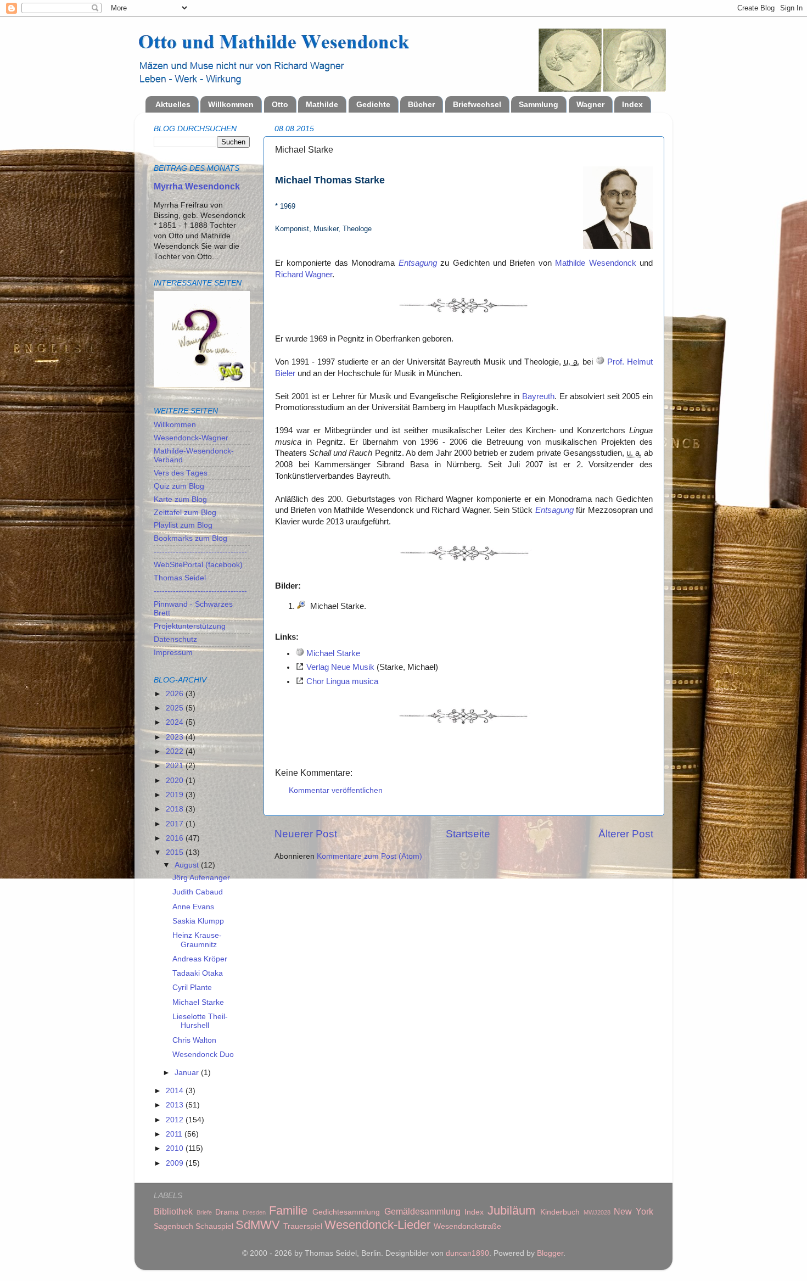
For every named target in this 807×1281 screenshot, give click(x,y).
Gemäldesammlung (422, 1211)
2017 (176, 824)
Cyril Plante (192, 987)
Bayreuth (538, 396)
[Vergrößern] (301, 606)
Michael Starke (333, 653)
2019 (176, 795)
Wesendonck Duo (203, 1054)
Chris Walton (194, 1040)
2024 (176, 722)
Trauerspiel (302, 1226)
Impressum (173, 652)
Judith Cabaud (197, 892)
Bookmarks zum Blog (190, 538)
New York (633, 1211)
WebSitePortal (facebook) (198, 565)
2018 (176, 809)
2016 (176, 838)
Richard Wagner (303, 274)
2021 (176, 766)
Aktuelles (172, 104)
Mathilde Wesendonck (595, 263)
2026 (176, 694)
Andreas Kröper (199, 959)
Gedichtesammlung (346, 1212)
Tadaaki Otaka (197, 973)
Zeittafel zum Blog (185, 512)
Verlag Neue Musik (340, 667)
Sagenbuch (173, 1226)
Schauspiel (214, 1226)
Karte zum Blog (180, 499)
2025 (176, 708)
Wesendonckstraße (467, 1226)
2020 (176, 780)
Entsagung (418, 263)
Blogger (550, 1253)
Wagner (590, 104)
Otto (280, 104)
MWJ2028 (597, 1212)
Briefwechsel (477, 104)
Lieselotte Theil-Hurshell (200, 1021)
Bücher (421, 104)
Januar (188, 1073)
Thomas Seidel (180, 578)
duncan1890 (467, 1253)
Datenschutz (175, 639)
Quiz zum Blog (179, 486)
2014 (176, 1091)
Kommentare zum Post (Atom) (369, 856)
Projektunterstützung (190, 626)
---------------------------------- (200, 551)
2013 (176, 1105)
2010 (176, 1148)
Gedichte (373, 104)
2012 (176, 1120)
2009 (176, 1163)
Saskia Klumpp (198, 921)
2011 (175, 1134)
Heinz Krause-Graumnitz (197, 939)
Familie (288, 1210)
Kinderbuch (560, 1212)
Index (632, 104)
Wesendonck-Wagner (191, 438)
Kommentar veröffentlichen (336, 790)
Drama (227, 1212)
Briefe (204, 1212)
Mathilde (322, 104)
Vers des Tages (181, 473)
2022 (176, 751)
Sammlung (538, 104)
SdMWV (258, 1225)
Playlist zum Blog (183, 525)
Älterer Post (625, 834)
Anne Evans (193, 907)
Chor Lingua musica (342, 681)
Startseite (468, 834)
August (188, 865)
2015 (176, 852)
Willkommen (231, 104)
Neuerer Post (305, 834)
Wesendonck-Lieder (377, 1225)
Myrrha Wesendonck (197, 186)
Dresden (254, 1212)
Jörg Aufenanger (201, 878)
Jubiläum (511, 1210)
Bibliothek (173, 1211)
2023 (176, 737)
